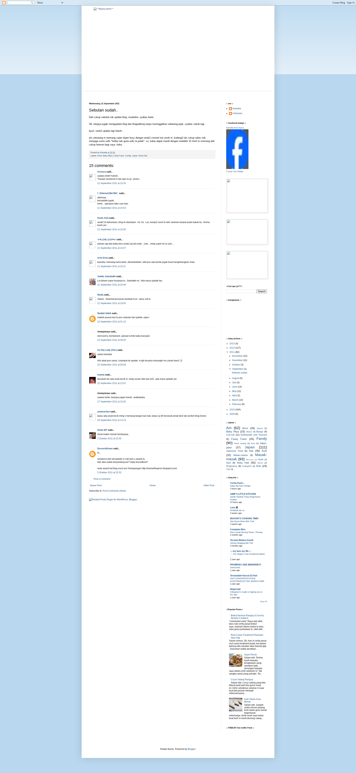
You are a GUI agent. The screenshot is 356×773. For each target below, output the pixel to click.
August (236, 378)
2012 (232, 348)
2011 (232, 352)
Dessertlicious (105, 448)
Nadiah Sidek (104, 313)
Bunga (259, 431)
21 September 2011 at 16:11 (111, 266)
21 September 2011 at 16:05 (111, 229)
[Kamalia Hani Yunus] (237, 168)
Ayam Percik (250, 654)
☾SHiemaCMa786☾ (107, 193)
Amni (99, 156)
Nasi (228, 463)
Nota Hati (143, 156)
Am (229, 428)
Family (128, 156)
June (235, 386)
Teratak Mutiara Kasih (241, 540)
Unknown (237, 113)
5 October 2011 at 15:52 (109, 472)
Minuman (250, 460)
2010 (232, 409)
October (236, 364)
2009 (232, 414)
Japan (135, 156)
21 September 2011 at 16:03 (111, 208)
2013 (232, 343)
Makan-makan (240, 455)
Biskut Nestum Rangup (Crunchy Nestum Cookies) (247, 616)
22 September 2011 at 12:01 (111, 383)
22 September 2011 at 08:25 (111, 340)
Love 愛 (234, 507)
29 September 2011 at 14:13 (111, 420)
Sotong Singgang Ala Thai (241, 543)
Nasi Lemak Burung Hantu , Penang (246, 532)
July (234, 382)
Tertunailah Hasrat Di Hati (243, 575)
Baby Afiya (107, 156)
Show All (263, 602)
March (235, 400)
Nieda (100, 294)
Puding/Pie (247, 466)
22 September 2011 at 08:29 (111, 364)
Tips (228, 469)
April (234, 395)
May (234, 391)
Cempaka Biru (237, 529)
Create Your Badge (234, 171)
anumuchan (103, 411)
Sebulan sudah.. (240, 372)
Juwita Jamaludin (106, 276)
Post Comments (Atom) (114, 491)
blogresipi (235, 589)
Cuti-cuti (230, 435)
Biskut (249, 432)
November (237, 360)
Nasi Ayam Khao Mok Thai (242, 521)
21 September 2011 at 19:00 (111, 303)
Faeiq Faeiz (118, 156)
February (237, 404)
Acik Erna (102, 258)
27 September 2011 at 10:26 (111, 401)
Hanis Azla (103, 218)
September (238, 369)
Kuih (264, 450)
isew (253, 443)
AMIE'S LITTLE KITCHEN (243, 494)
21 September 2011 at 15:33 (111, 183)
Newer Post (96, 485)
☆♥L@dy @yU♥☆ (106, 239)
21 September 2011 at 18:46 (111, 284)
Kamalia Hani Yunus (235, 128)
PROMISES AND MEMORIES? (245, 564)
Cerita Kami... (237, 483)
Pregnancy (231, 466)
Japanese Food (234, 451)
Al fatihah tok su (237, 510)
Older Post (209, 485)
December (237, 356)
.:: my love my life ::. (240, 551)
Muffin (260, 459)
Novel (260, 463)
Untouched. (235, 567)
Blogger (191, 749)
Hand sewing (240, 443)
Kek (251, 450)
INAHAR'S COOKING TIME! (244, 518)
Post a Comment (102, 479)
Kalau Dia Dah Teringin (240, 486)
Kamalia (237, 108)
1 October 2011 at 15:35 (109, 438)
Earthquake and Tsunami (254, 435)
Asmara (101, 171)
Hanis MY (102, 430)
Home (153, 485)
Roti (258, 466)
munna (101, 374)
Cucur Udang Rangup (242, 679)
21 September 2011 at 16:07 (111, 248)
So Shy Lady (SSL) (107, 350)
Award (260, 428)
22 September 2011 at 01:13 (111, 321)
